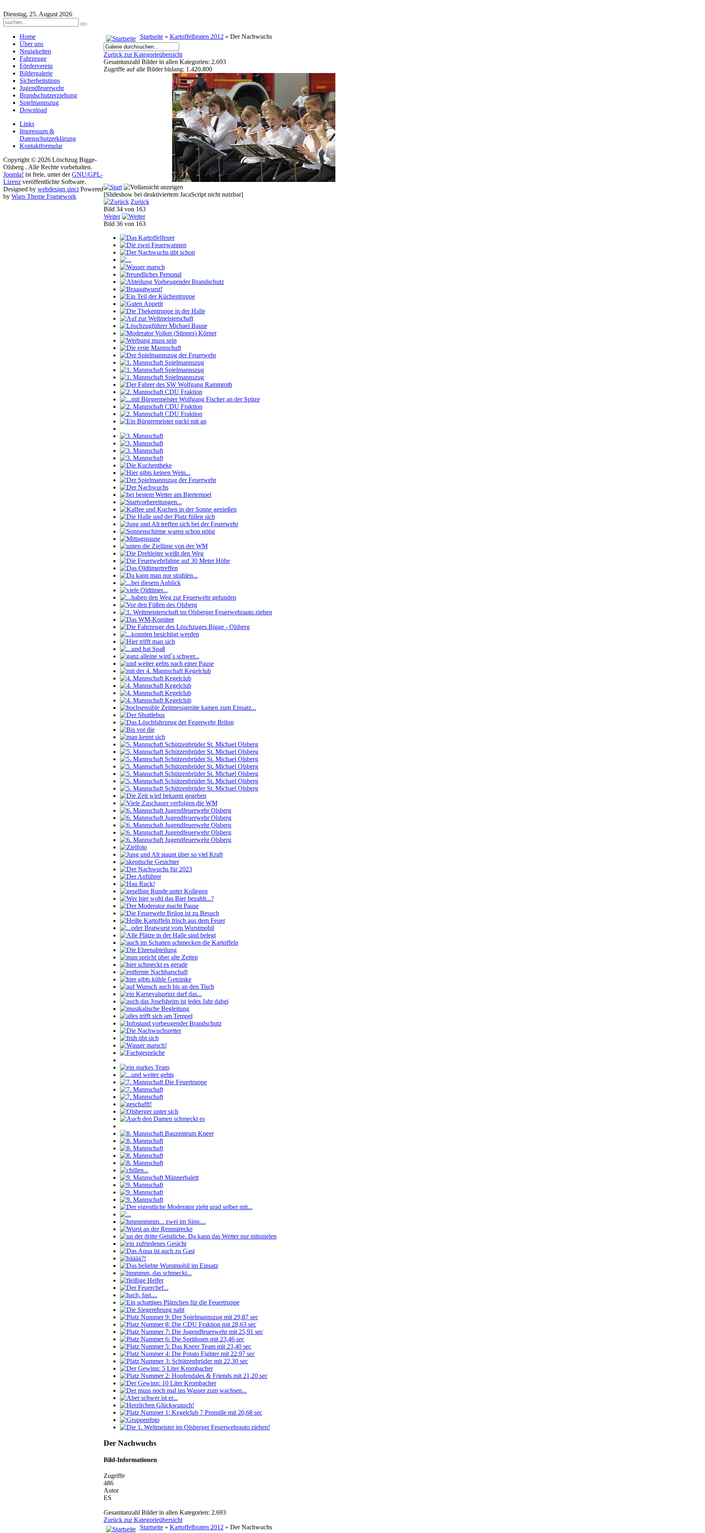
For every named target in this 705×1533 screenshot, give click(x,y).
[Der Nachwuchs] (144, 487)
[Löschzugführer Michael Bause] (163, 325)
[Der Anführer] (140, 876)
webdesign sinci (58, 189)
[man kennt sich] (142, 736)
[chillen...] (134, 1170)
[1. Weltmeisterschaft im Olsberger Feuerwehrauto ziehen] (196, 612)
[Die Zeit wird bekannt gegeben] (163, 795)
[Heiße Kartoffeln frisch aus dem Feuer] (172, 920)
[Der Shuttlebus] (142, 714)
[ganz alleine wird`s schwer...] (160, 656)
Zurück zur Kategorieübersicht (143, 54)
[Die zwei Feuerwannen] (153, 244)
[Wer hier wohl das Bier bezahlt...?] (167, 898)
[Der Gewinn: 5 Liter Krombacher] (166, 1368)
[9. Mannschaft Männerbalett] (159, 1177)
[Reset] (83, 24)
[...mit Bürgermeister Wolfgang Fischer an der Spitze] (190, 399)
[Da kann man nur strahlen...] (159, 575)
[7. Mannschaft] (141, 1089)
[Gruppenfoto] (140, 1419)
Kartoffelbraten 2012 (197, 36)
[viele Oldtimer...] (144, 590)
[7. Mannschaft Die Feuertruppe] (163, 1082)
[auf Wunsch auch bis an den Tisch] (167, 986)
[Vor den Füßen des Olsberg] (158, 604)
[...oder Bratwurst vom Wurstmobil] (167, 927)
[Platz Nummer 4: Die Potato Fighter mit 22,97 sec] (187, 1353)
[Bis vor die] (137, 729)
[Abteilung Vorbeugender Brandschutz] (172, 281)
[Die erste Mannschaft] (150, 347)
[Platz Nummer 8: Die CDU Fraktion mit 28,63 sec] (188, 1324)
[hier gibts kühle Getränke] (155, 979)
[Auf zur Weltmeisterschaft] (156, 318)
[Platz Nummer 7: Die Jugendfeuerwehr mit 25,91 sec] (191, 1331)
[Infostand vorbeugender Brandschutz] (171, 1023)
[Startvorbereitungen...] (151, 501)
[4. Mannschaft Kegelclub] (155, 678)
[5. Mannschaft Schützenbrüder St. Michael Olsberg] (189, 744)
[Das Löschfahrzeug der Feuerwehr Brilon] (177, 722)
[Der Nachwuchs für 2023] (156, 869)
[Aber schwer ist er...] (149, 1397)
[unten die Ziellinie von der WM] (164, 546)
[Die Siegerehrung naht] (152, 1309)
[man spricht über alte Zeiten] (159, 957)
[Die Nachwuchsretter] (150, 1030)
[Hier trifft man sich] (147, 641)
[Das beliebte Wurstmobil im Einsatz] (169, 1265)
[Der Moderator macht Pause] (159, 905)
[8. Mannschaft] (141, 1140)
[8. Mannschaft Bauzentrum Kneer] (167, 1133)
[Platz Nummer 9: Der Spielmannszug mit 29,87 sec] (189, 1317)
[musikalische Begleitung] (154, 1008)
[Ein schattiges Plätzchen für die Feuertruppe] (179, 1302)
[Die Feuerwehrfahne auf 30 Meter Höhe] (175, 560)
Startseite (151, 36)
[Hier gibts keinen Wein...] (155, 472)
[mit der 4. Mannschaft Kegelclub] (165, 670)
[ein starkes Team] (144, 1067)
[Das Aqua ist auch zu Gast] (157, 1250)
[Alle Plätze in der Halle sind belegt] (168, 935)
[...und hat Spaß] (142, 648)
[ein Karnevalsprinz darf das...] (161, 993)
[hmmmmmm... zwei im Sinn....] (163, 1221)
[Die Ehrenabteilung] (148, 949)
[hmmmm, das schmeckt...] (156, 1272)
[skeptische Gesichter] (149, 861)
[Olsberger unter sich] (149, 1111)
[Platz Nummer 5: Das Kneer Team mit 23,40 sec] (185, 1346)
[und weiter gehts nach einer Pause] (167, 663)
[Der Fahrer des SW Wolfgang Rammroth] (176, 384)
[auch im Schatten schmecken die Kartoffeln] (179, 942)
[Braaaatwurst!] (141, 289)
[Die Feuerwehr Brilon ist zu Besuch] (169, 913)
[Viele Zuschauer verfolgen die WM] (168, 803)
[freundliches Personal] (151, 274)
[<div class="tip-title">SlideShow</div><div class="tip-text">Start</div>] (113, 187)
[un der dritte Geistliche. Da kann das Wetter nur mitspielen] (198, 1236)
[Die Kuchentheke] (146, 465)
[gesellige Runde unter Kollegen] (164, 891)
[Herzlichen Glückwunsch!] (157, 1405)
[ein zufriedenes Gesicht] (153, 1243)
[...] (125, 259)
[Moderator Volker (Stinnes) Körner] (168, 333)
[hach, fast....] (138, 1295)
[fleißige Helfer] (142, 1280)
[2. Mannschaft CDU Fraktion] (161, 391)
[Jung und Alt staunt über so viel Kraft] (171, 854)
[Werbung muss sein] (148, 340)
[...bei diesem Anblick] (150, 582)
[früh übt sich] (139, 1038)
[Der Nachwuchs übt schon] (157, 252)
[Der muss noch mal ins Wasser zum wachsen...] (183, 1390)
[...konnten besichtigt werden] (159, 634)
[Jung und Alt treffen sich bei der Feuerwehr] (179, 524)
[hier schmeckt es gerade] (154, 964)
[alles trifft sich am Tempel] (156, 1015)
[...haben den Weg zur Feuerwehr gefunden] (178, 597)
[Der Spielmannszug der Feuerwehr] (168, 355)
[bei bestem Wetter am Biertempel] (165, 494)
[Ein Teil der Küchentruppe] (157, 296)
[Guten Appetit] (141, 303)
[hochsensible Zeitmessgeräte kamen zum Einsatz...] (188, 707)
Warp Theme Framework (43, 196)
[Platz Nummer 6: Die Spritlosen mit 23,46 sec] (182, 1339)
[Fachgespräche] (142, 1052)
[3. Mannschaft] (141, 435)
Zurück (140, 201)
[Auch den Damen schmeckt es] (162, 1118)
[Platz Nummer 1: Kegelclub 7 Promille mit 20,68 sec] (191, 1412)
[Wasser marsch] (142, 267)
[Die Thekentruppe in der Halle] (162, 311)
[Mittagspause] (140, 538)
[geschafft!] (136, 1104)
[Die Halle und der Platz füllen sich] (167, 516)
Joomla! (13, 174)
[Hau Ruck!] (137, 883)
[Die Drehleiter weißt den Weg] (162, 553)
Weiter (112, 216)
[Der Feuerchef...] (144, 1287)
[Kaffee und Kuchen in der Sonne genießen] (178, 509)
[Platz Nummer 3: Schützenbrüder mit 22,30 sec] (184, 1361)
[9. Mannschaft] (141, 1184)
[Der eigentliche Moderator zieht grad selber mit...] (186, 1206)
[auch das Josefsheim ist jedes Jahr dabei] (174, 1001)
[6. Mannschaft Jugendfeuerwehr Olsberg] (175, 810)
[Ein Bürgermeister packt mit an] (163, 421)
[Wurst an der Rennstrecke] (156, 1228)
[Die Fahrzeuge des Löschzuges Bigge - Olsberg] (185, 626)
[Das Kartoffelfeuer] (147, 237)
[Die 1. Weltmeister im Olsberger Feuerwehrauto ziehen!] (195, 1427)
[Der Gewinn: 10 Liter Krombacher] (168, 1383)
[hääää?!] (133, 1258)
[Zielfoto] (133, 847)
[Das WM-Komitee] (147, 619)
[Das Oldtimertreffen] (149, 568)
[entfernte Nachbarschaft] (154, 971)
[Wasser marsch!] (143, 1045)
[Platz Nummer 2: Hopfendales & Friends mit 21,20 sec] (194, 1375)
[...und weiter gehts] (147, 1074)
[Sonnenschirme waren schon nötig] (167, 531)
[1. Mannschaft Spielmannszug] (162, 362)
